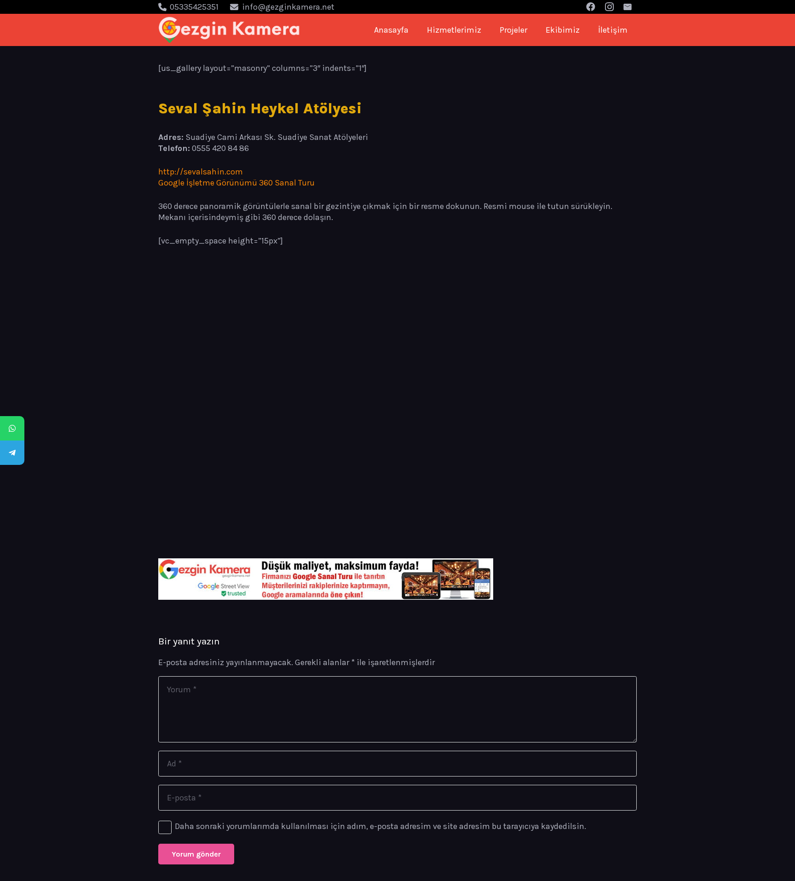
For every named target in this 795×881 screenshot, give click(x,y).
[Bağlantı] (229, 30)
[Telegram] (12, 452)
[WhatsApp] (12, 428)
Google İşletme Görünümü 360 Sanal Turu (236, 183)
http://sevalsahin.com (200, 172)
